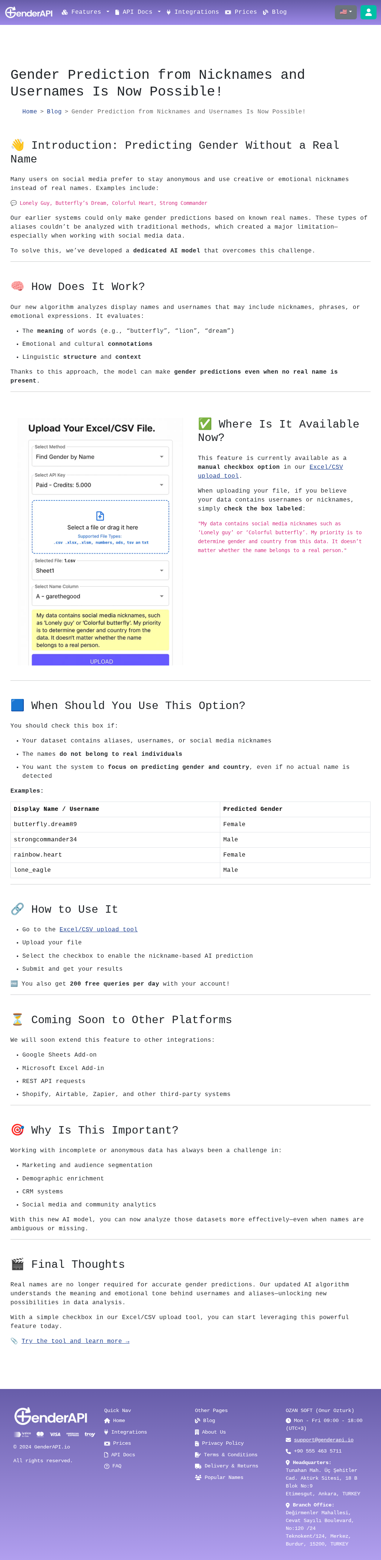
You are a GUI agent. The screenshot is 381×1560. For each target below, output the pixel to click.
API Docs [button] (137, 12)
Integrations (195, 12)
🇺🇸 (343, 12)
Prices (244, 12)
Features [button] (88, 12)
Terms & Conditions (229, 1455)
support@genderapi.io (323, 1440)
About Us (212, 1432)
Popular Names (222, 1477)
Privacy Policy (221, 1443)
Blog (277, 12)
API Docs (121, 1455)
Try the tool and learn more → (75, 1341)
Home (29, 112)
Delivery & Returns (230, 1466)
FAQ (115, 1466)
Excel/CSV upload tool (99, 929)
